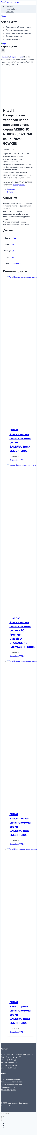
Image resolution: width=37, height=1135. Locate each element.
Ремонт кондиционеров (17, 30)
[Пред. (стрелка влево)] (1, 1116)
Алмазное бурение (8, 1090)
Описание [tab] (11, 189)
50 (13, 251)
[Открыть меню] (3, 50)
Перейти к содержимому (11, 2)
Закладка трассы (14, 36)
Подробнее (14, 460)
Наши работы (11, 9)
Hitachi (14, 238)
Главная (9, 6)
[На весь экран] (3, 1113)
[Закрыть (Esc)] (8, 1113)
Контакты (10, 12)
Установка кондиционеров (18, 33)
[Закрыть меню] (1, 1119)
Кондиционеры (13, 39)
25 (13, 244)
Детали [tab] (10, 192)
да (13, 257)
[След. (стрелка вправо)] (3, 1116)
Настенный (16, 264)
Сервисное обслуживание (18, 27)
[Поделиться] (6, 1113)
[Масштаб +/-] (1, 1113)
